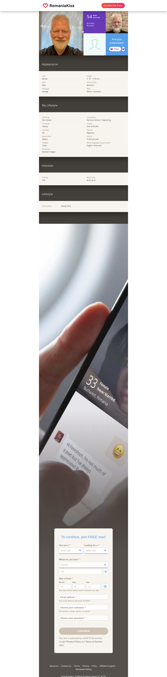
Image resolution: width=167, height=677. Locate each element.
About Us (54, 666)
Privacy (86, 666)
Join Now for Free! (113, 5)
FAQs (94, 666)
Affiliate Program (107, 666)
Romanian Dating (83, 669)
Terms (77, 666)
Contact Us (66, 666)
